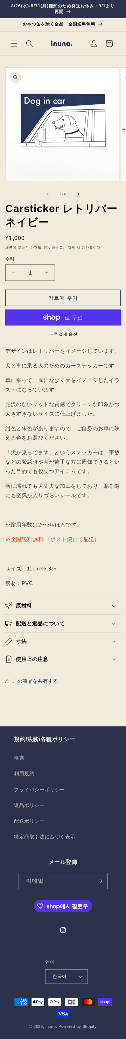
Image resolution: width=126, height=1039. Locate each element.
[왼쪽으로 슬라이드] (47, 194)
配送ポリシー (29, 821)
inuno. (51, 1026)
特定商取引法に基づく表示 (44, 836)
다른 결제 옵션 (63, 334)
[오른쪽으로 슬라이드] (78, 194)
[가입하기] (99, 881)
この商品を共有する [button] (35, 681)
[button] (14, 43)
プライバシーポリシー (39, 789)
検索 (19, 758)
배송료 (57, 247)
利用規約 (24, 773)
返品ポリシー (29, 805)
